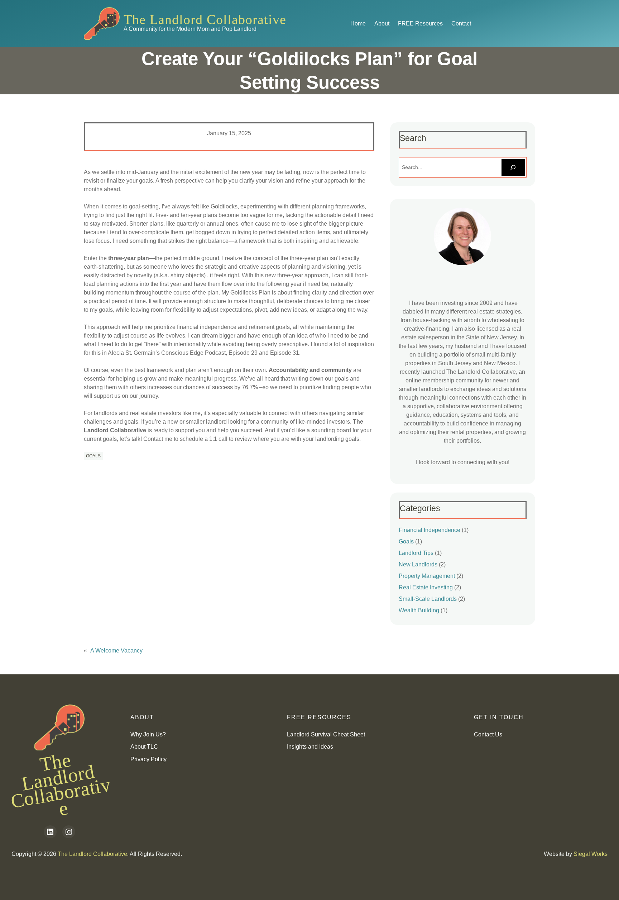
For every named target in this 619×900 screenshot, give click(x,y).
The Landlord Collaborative (205, 19)
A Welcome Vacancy (116, 650)
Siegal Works (591, 854)
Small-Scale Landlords (428, 599)
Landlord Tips (416, 553)
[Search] (513, 167)
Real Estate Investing (426, 587)
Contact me (157, 439)
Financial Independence (429, 530)
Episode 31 (284, 353)
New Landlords (418, 564)
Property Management (427, 576)
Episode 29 (243, 353)
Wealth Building (419, 610)
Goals (93, 455)
